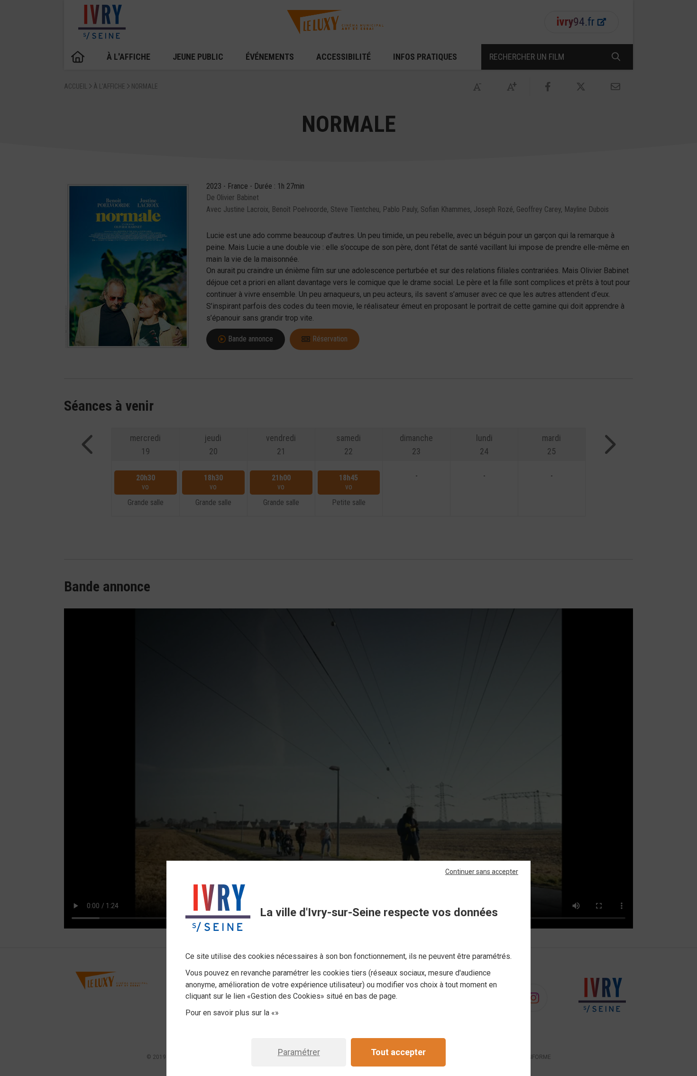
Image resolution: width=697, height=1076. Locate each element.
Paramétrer (299, 1052)
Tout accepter (398, 1052)
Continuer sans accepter (481, 871)
